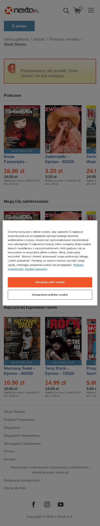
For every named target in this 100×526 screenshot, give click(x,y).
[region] (49, 263)
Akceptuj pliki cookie (50, 281)
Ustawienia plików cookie (50, 294)
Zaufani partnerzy (36, 268)
